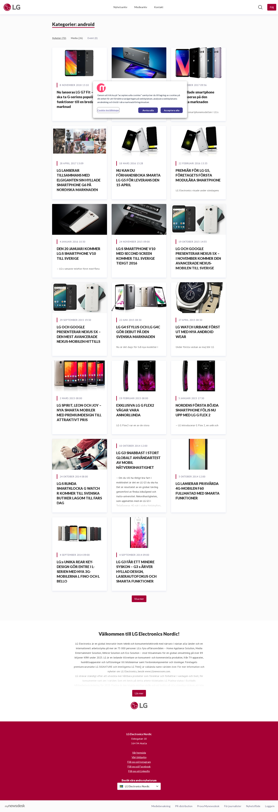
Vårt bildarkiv (139, 757)
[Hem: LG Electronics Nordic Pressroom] (12, 7)
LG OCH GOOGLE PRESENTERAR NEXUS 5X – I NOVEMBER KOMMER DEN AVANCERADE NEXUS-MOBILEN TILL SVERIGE (198, 258)
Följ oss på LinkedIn (139, 771)
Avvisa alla (148, 110)
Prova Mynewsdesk (208, 806)
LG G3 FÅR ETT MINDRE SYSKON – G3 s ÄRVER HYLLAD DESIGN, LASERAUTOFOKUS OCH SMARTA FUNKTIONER (136, 571)
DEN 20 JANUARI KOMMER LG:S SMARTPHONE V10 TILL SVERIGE (78, 253)
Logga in (270, 806)
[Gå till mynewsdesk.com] (14, 806)
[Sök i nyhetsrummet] (260, 7)
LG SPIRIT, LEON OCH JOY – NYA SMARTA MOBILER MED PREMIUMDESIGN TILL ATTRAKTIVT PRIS (79, 412)
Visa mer (139, 598)
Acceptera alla (171, 110)
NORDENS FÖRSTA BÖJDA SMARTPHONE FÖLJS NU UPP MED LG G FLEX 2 (197, 410)
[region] (140, 99)
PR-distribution (183, 806)
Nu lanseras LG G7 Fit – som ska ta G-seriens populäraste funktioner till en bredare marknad (79, 99)
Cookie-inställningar (108, 110)
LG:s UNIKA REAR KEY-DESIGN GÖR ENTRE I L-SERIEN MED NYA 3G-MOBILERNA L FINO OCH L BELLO (78, 571)
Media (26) (77, 38)
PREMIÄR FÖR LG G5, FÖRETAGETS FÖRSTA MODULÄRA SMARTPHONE (198, 175)
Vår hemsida (139, 752)
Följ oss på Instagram (139, 761)
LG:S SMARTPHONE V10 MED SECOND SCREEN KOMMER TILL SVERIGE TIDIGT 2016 (135, 256)
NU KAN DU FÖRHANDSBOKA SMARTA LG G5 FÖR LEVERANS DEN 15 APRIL (138, 177)
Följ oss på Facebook (139, 766)
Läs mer (139, 693)
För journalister (232, 806)
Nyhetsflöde (253, 806)
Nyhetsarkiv (120, 7)
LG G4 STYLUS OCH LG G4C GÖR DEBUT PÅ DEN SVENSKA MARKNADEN (138, 332)
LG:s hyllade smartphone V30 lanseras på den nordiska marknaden (195, 97)
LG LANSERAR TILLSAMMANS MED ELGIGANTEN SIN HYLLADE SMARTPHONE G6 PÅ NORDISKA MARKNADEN (78, 180)
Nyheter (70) (59, 38)
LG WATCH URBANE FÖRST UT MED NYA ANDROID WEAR (198, 332)
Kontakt (158, 7)
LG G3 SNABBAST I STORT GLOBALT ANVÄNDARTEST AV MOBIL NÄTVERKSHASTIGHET (138, 460)
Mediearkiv (140, 7)
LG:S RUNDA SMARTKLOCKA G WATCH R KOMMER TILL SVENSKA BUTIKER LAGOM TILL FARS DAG (79, 493)
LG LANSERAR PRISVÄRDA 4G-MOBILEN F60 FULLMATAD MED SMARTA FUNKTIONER (198, 490)
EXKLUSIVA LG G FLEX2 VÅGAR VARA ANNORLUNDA (135, 410)
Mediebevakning (160, 806)
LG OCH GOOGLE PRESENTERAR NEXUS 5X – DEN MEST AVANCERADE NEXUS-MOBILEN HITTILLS (79, 334)
